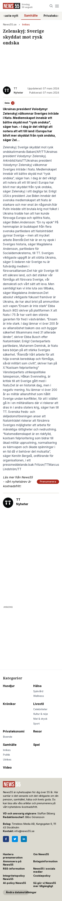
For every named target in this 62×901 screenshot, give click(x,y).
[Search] (51, 6)
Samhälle (31, 15)
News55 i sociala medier (44, 870)
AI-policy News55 (14, 883)
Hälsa (37, 686)
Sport (36, 723)
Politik (6, 754)
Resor (37, 731)
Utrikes (7, 759)
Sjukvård (38, 691)
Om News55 (41, 854)
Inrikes (26, 24)
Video (7, 767)
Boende (7, 736)
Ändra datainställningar (17, 892)
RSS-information (14, 868)
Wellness (38, 696)
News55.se (10, 24)
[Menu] (57, 6)
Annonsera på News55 (12, 863)
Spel (36, 744)
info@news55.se (24, 831)
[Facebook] (6, 839)
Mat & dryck (40, 718)
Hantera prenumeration (13, 856)
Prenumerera (48, 481)
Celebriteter (40, 709)
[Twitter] (15, 839)
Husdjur (9, 686)
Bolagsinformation (45, 861)
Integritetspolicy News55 (14, 877)
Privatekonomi (13, 731)
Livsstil (38, 704)
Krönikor (9, 704)
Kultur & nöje (40, 714)
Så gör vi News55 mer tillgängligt (44, 884)
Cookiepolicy (41, 875)
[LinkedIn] (24, 839)
